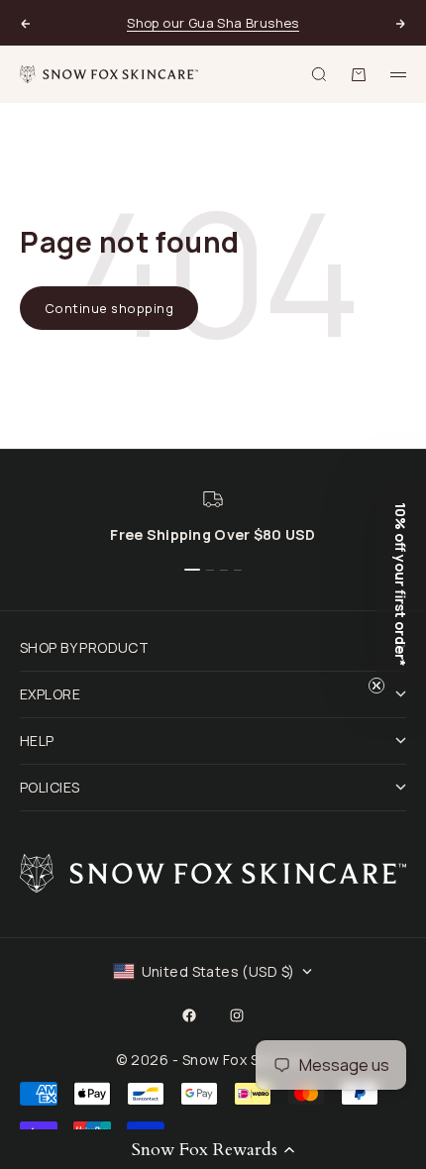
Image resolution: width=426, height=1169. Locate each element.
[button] (213, 1149)
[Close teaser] (376, 685)
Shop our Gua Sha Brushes (212, 23)
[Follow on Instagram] (237, 1015)
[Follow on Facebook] (189, 1015)
